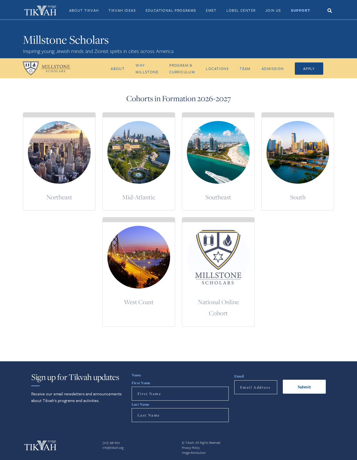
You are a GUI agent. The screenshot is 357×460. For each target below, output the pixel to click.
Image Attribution (194, 453)
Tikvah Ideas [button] (122, 10)
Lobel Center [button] (241, 10)
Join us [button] (273, 10)
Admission (273, 68)
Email (239, 376)
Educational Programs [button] (171, 10)
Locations (217, 68)
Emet (211, 10)
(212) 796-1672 (111, 443)
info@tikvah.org (113, 448)
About (118, 68)
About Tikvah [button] (84, 10)
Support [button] (300, 10)
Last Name (140, 404)
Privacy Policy (191, 448)
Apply (309, 68)
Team (245, 68)
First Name (141, 382)
